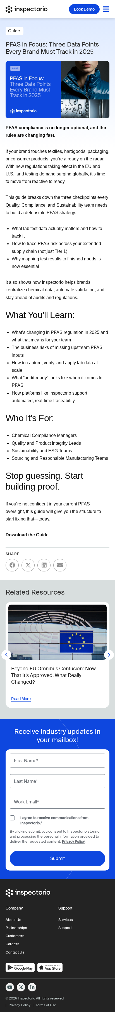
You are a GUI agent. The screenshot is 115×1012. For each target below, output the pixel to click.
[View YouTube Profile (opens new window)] (10, 987)
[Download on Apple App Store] (50, 967)
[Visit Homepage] (31, 9)
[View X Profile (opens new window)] (21, 987)
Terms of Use (46, 1005)
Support (65, 927)
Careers (12, 944)
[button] (12, 565)
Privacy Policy (73, 841)
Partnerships (16, 927)
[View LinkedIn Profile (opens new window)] (32, 987)
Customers (15, 935)
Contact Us (15, 952)
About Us (13, 919)
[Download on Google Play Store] (20, 967)
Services (65, 919)
